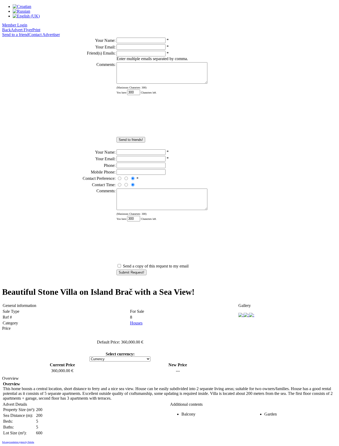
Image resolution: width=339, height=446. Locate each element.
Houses (136, 323)
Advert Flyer (21, 30)
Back (6, 30)
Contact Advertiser (44, 34)
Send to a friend (15, 34)
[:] (241, 315)
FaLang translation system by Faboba (18, 442)
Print (36, 30)
